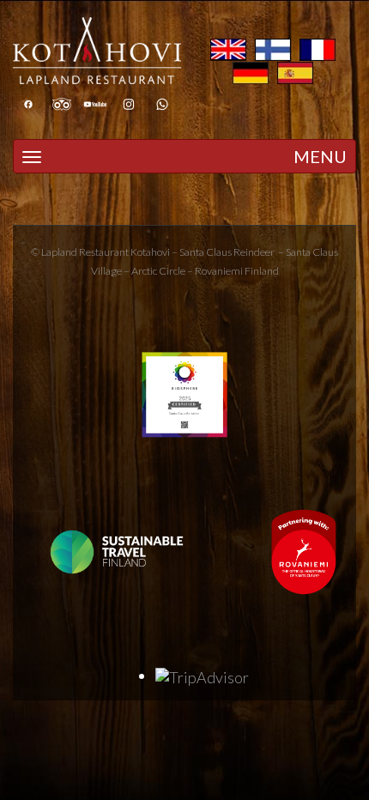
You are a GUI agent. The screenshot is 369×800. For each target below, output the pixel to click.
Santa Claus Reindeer (227, 251)
